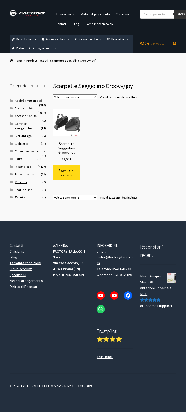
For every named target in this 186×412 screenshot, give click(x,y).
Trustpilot (105, 356)
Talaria (20, 197)
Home (19, 60)
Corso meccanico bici (99, 24)
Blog (76, 24)
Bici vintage (23, 136)
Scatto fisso (23, 190)
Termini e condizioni (25, 263)
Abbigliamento (43, 48)
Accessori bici (55, 39)
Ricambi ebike (88, 39)
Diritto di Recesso (23, 286)
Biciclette (117, 39)
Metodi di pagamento (95, 14)
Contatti (61, 24)
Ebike (20, 48)
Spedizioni (18, 274)
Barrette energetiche (23, 126)
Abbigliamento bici (28, 101)
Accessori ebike (26, 116)
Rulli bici (21, 182)
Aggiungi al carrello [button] (67, 172)
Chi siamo (122, 14)
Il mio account (65, 14)
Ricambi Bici (24, 39)
